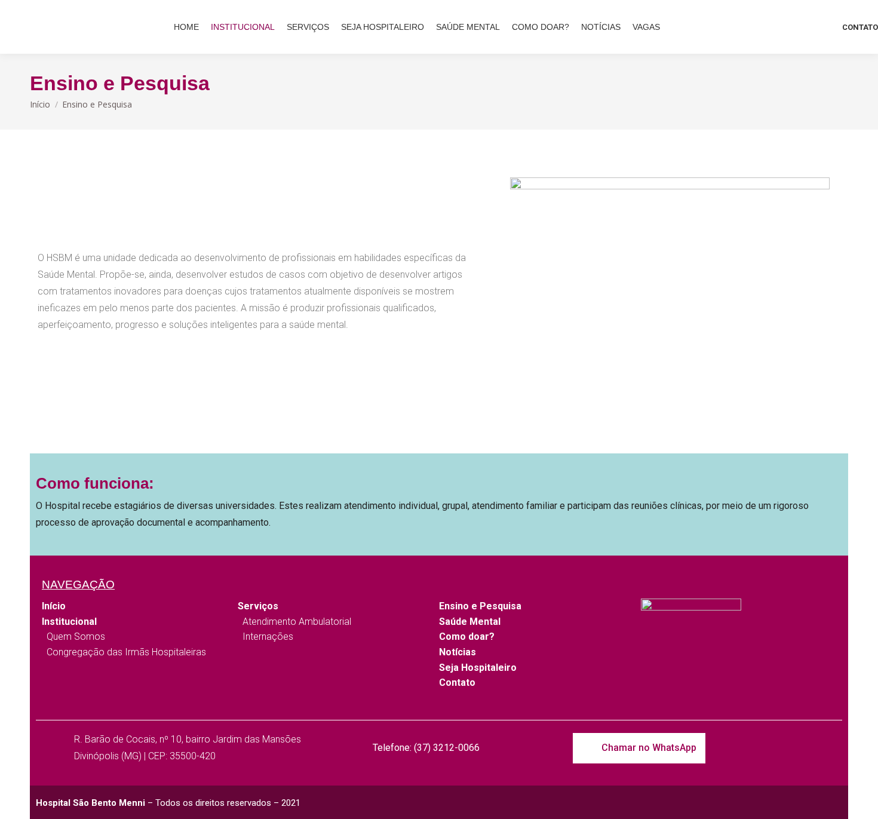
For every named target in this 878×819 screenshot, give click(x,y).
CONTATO (860, 27)
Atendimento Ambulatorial (294, 621)
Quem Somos (73, 636)
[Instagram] (795, 748)
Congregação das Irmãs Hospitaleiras (124, 652)
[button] (639, 748)
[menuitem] (186, 27)
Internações (265, 636)
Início (54, 606)
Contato (457, 682)
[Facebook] (825, 748)
